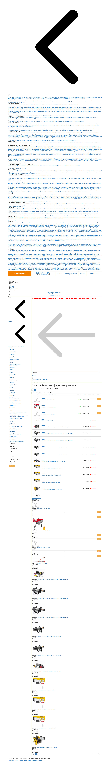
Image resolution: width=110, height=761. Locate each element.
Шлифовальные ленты (58, 98)
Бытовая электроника (12, 253)
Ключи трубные (85, 196)
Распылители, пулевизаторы (36, 230)
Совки (97, 230)
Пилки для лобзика (16, 172)
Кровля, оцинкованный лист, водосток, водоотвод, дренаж (69, 203)
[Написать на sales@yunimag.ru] (12, 277)
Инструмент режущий (52, 148)
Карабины (81, 158)
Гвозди (45, 158)
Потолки (52, 205)
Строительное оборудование (48, 130)
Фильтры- (70, 191)
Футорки (94, 111)
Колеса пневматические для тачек (64, 225)
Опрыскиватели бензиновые (28, 237)
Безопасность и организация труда (36, 129)
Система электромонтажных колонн (42, 262)
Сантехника (10, 130)
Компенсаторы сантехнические (27, 256)
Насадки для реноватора (75, 170)
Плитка (21, 215)
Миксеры (20, 210)
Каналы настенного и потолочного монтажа (76, 255)
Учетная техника (43, 268)
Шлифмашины (11, 240)
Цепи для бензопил (89, 172)
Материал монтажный (42, 258)
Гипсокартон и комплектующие (37, 203)
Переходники (47, 109)
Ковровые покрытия (44, 165)
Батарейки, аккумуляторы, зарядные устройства (69, 251)
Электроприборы (11, 248)
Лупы (52, 226)
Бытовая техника (20, 213)
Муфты (28, 109)
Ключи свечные (65, 196)
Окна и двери (90, 213)
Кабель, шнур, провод (31, 244)
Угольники (63, 140)
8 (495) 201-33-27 (42, 273)
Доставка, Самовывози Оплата (71, 274)
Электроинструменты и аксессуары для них (59, 269)
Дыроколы (15, 225)
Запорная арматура (55, 187)
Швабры (52, 232)
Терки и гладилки (78, 211)
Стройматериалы (73, 215)
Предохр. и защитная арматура (73, 188)
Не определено (77, 258)
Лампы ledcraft (66, 244)
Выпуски (88, 107)
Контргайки (70, 108)
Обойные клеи (50, 117)
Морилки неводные (37, 135)
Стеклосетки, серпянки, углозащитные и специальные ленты (86, 205)
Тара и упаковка (28, 191)
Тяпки (13, 232)
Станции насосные (53, 239)
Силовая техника (16, 130)
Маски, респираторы (28, 201)
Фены (88, 239)
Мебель (69, 213)
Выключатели (68, 243)
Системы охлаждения (26, 263)
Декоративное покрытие (86, 132)
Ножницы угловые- (60, 197)
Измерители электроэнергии (20, 236)
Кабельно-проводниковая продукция (59, 255)
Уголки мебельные (61, 160)
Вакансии (82, 273)
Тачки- (73, 231)
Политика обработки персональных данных (22, 760)
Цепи (90, 160)
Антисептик (19, 132)
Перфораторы (53, 237)
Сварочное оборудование (38, 189)
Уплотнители (26, 232)
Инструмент (52, 129)
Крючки (16, 125)
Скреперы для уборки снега (81, 230)
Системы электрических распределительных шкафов (56, 264)
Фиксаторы (93, 125)
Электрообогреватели (73, 104)
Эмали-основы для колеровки (89, 136)
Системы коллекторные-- (23, 111)
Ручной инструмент (97, 129)
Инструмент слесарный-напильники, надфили (42, 151)
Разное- (63, 125)
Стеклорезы (44, 211)
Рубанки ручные (50, 121)
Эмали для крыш (78, 136)
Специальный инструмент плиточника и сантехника (72, 183)
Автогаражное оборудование (23, 129)
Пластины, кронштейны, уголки (59, 159)
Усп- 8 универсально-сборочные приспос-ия (66, 154)
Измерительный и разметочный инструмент (50, 182)
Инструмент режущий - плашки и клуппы (48, 149)
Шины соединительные (64, 246)
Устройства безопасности (33, 267)
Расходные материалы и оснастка (15, 239)
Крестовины (24, 109)
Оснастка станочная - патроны (21, 154)
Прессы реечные (94, 101)
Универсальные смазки (80, 172)
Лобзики (50, 236)
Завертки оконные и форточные (49, 123)
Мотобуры (74, 236)
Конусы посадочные (85, 225)
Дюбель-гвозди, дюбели (63, 158)
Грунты (20, 217)
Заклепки (76, 158)
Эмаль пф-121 (56, 137)
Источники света (15, 255)
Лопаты (98, 208)
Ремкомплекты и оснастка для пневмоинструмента (70, 178)
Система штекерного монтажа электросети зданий (24, 262)
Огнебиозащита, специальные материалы (56, 135)
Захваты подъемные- (39, 208)
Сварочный (10, 192)
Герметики (19, 175)
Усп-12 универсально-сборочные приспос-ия (85, 154)
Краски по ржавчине (64, 134)
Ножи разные (38, 227)
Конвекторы (90, 187)
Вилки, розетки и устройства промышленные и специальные (29, 253)
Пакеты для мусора (15, 229)
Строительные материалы (60, 130)
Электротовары (97, 215)
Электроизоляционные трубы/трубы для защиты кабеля (38, 269)
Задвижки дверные (64, 123)
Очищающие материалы (82, 217)
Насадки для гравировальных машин (62, 170)
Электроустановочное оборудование (21, 270)
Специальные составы (24, 218)
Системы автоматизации (55, 262)
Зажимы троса (71, 158)
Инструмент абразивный (41, 146)
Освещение (96, 213)
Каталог (44, 213)
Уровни (66, 140)
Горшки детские (70, 224)
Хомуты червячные (70, 160)
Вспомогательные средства (61, 132)
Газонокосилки (72, 235)
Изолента (24, 244)
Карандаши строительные (49, 208)
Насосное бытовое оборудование (38, 109)
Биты (26, 170)
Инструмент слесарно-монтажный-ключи (23, 151)
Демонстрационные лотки (91, 224)
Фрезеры (95, 239)
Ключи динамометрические (96, 194)
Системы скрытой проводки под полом (36, 264)
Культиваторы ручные (23, 226)
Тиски (35, 198)
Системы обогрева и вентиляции (15, 263)
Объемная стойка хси (21, 168)
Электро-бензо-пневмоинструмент (44, 240)
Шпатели (88, 211)
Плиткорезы (96, 210)
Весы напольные (38, 224)
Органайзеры (93, 227)
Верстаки (34, 194)
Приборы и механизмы (85, 188)
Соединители (50, 111)
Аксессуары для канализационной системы (32, 250)
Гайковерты (78, 235)
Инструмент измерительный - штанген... (39, 148)
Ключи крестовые (22, 196)
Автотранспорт (20, 250)
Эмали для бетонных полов (69, 136)
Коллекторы (42, 108)
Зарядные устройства (97, 235)
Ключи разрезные (51, 196)
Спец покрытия (27, 136)
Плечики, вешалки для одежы (57, 229)
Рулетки (48, 140)
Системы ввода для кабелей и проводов (79, 262)
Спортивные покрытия (75, 165)
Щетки (73, 232)
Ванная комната (84, 222)
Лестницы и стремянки (79, 182)
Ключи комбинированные (13, 196)
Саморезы (77, 159)
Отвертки (75, 197)
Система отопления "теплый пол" (51, 189)
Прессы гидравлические (86, 101)
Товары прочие (46, 191)
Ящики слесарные (95, 198)
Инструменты (39, 213)
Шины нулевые (49, 246)
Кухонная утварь (31, 226)
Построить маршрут (14, 288)
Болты (29, 158)
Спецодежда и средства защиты (54, 215)
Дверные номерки (34, 123)
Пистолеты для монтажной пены (56, 210)
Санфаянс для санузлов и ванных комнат (75, 109)
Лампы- (71, 244)
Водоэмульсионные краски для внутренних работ (44, 132)
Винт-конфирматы (34, 158)
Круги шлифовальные (12, 98)
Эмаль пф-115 (37, 137)
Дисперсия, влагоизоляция (39, 217)
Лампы (61, 244)
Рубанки (37, 239)
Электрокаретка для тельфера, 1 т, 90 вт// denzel (52, 488)
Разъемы (82, 260)
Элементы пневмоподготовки (95, 178)
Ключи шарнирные (92, 196)
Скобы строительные (97, 159)
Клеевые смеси (73, 217)
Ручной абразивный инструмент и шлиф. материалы (24, 183)
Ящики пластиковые (83, 232)
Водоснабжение (27, 213)
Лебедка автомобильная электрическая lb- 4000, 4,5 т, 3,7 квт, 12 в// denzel (57, 440)
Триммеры (84, 239)
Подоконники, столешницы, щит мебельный (63, 117)
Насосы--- (17, 188)
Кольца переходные (49, 108)
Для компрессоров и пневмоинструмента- (26, 178)
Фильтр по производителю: (38, 388)
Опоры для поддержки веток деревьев (75, 227)
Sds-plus (22, 170)
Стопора (82, 125)
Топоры (75, 121)
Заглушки (28, 108)
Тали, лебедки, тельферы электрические (66, 239)
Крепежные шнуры (15, 226)
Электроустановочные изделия (35, 270)
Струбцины (14, 198)
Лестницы (86, 208)
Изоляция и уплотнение (65, 187)
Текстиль (79, 215)
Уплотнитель (31, 232)
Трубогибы (38, 198)
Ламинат (50, 165)
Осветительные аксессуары (63, 259)
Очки (33, 201)
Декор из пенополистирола (22, 117)
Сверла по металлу (92, 142)
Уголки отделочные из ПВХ (30, 118)
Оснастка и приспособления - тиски (67, 153)
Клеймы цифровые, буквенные (76, 194)
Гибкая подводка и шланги (95, 107)
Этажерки (77, 232)
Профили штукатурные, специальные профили (64, 205)
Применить (12, 465)
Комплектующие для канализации (60, 108)
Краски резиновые (83, 134)
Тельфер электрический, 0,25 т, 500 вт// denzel (51, 467)
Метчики (59, 142)
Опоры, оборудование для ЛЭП (50, 259)
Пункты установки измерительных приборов (47, 260)
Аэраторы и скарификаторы (29, 235)
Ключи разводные (43, 196)
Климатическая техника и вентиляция (54, 213)
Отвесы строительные (33, 210)
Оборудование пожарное (38, 188)
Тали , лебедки (30, 198)
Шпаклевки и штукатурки (59, 218)
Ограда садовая (58, 227)
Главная (34, 376)
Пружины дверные (57, 125)
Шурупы (25, 161)
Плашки (78, 142)
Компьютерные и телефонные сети (71, 256)
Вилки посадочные (46, 224)
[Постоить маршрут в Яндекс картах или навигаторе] (10, 277)
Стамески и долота (66, 121)
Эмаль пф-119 (50, 137)
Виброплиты (50, 235)
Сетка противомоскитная (69, 230)
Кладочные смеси (66, 217)
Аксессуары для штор (35, 222)
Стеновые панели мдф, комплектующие (89, 117)
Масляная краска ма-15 (21, 135)
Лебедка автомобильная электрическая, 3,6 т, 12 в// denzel (54, 454)
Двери (32, 213)
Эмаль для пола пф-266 (13, 137)
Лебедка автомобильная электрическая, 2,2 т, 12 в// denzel (54, 447)
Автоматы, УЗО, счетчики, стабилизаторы (25, 243)
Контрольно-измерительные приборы (81, 108)
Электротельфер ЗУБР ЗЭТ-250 (48, 399)
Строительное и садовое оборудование (54, 265)
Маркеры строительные (13, 210)
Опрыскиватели (86, 227)
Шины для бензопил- (22, 173)
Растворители (90, 135)
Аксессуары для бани (26, 222)
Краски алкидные (31, 134)
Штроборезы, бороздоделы (25, 240)
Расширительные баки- (95, 188)
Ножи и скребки (25, 210)
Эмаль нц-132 (31, 137)
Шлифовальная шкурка (39, 98)
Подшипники (51, 154)
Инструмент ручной (76, 254)
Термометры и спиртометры (90, 231)
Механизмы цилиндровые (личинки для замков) (28, 125)
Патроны (10, 172)
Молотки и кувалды (24, 197)
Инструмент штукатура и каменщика (67, 182)
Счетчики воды (22, 191)
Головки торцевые (47, 194)
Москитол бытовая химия (69, 226)
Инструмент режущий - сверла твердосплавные (30, 150)
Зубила (68, 194)
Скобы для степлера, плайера (61, 172)
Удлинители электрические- (80, 245)
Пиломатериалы (11, 205)
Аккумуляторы (20, 235)
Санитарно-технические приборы (26, 189)
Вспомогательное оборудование (79, 107)
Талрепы (45, 160)
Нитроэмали (44, 135)
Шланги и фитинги (85, 178)
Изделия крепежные (32, 254)
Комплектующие (11, 125)
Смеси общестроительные (13, 218)
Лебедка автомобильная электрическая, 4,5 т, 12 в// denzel (54, 460)
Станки (40, 130)
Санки (48, 230)
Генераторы (83, 235)
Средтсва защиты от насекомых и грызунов (22, 231)
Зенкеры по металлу (38, 142)
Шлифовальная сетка (29, 98)
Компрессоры (29, 236)
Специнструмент (22, 102)
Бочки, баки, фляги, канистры (66, 222)
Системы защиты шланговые (94, 262)
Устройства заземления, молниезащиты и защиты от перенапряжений (53, 267)
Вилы (51, 224)
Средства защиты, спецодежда (89, 183)
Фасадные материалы (50, 136)
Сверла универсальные (20, 144)
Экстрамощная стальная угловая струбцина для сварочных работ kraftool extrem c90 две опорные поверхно (68, 198)
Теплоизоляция (20, 206)
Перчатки (37, 201)
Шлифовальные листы (67, 98)
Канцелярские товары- (43, 225)
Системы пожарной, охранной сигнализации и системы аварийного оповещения (48, 263)
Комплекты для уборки (76, 225)
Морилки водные (29, 135)
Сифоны (31, 111)
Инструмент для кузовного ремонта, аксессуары (60, 101)
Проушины (51, 125)
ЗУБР (13, 461)
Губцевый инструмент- (81, 224)
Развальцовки (98, 197)
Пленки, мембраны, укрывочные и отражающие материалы (27, 205)
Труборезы (43, 198)
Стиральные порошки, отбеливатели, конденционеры (42, 231)
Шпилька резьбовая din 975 (13, 161)
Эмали (61, 136)
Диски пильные (20, 121)
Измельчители (11, 236)
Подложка (68, 165)
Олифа (75, 135)
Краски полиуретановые (74, 134)
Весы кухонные (31, 224)
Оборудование (16, 153)
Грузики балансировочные (27, 101)
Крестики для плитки (79, 208)
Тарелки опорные (71, 172)
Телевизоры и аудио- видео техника (72, 265)
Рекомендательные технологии (38, 760)
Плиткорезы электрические (82, 237)
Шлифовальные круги (48, 98)
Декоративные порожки (22, 165)
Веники (16, 224)
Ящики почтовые (29, 126)
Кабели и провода (47, 255)
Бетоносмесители (43, 235)
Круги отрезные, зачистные (96, 97)
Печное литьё (23, 229)
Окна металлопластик (59, 115)
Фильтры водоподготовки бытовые (60, 191)
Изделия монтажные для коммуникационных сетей (47, 254)
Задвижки (58, 123)
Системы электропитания (72, 264)
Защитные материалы (57, 217)
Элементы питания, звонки (21, 248)
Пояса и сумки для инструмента (88, 197)
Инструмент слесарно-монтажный (80, 150)
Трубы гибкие (82, 111)
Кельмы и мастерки (60, 208)
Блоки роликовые (24, 158)
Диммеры (13, 244)
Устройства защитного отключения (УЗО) (37, 246)
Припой (99, 244)
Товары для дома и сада (93, 265)
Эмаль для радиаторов (23, 137)
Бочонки (18, 107)
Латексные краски (11, 135)
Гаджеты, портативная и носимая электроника (52, 253)
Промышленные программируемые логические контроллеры (25, 260)
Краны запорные (11, 109)
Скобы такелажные (12, 160)
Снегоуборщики (42, 239)
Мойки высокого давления (57, 236)
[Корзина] (8, 277)
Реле (85, 260)
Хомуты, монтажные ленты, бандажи (81, 160)
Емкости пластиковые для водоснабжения (17, 108)
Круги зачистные (72, 97)
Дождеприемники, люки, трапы (44, 187)
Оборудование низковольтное (21, 259)
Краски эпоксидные (91, 134)
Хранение (92, 215)
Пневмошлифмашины (92, 237)
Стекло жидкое (33, 136)
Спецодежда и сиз (35, 130)
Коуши (84, 158)
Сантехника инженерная (91, 260)
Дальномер (19, 140)
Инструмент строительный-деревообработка (73, 151)
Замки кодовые (78, 123)
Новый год (83, 213)
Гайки (43, 158)
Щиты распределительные (93, 246)
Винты (40, 158)
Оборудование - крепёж (25, 153)
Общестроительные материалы (88, 203)
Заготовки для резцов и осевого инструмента (26, 146)
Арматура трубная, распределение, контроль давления (46, 251)
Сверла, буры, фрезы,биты (55, 183)
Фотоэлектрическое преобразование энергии (69, 268)
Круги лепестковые (80, 97)
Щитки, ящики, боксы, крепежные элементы (78, 246)
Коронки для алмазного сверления (50, 142)
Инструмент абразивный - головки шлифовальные (57, 146)
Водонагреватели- (34, 187)
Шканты (96, 160)
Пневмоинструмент (44, 154)
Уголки (86, 111)
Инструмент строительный (57, 151)
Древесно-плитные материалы (50, 203)
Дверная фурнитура (50, 115)
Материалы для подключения (53, 258)
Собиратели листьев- (91, 230)
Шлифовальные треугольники (79, 98)
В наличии (14, 448)
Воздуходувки (61, 235)
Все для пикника (55, 224)
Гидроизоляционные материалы (24, 203)
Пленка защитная (90, 210)
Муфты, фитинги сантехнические (67, 258)
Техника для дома (84, 265)
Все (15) (57, 388)
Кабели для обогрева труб (50, 104)
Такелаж (41, 160)
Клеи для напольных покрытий (33, 165)
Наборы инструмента (87, 151)
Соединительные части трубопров (87, 189)
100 (40, 392)
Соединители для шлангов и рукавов (38, 265)
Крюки (33, 159)
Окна (86, 213)
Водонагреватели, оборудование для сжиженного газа (50, 107)
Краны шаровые (18, 109)
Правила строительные (18, 211)
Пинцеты (79, 197)
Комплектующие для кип (82, 187)
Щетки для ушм (38, 173)
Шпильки (21, 161)
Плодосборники (66, 229)
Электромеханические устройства (79, 191)
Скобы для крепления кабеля (86, 159)
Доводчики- (40, 123)
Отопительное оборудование (49, 188)
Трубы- (51, 191)
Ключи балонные (86, 194)
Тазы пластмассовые (67, 231)
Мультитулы (83, 236)
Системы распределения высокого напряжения (75, 263)
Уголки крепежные (53, 160)
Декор (35, 213)
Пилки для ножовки (24, 172)
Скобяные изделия (44, 215)
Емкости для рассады (30, 225)
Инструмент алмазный (89, 146)
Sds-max (19, 170)
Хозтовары (37, 232)
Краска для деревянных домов (17, 134)
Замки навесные (85, 123)
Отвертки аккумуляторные (44, 237)
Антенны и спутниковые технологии (65, 250)
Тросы (48, 160)
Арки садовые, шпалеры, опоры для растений (50, 222)
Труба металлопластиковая (73, 111)
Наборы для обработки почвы (29, 227)
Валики (24, 208)
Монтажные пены (40, 175)
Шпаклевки (58, 136)
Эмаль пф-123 (63, 137)
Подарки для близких (28, 215)
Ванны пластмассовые (92, 222)
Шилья (55, 232)
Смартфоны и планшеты (25, 265)
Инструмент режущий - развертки (64, 149)
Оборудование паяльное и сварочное (35, 259)
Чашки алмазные (20, 98)
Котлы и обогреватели (17, 258)
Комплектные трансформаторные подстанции (44, 256)
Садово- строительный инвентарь (42, 183)
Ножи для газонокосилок (86, 170)
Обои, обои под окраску (42, 117)
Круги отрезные (87, 97)
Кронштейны (28, 159)
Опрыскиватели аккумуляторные (15, 237)
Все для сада (47, 129)
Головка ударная (39, 194)
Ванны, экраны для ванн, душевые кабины (30, 107)
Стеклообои (78, 117)
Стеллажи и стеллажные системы (32, 160)
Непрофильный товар (85, 258)
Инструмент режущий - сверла (90, 149)
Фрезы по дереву (80, 121)
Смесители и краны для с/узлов (73, 189)
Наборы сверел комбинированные (69, 142)
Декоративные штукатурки (27, 217)
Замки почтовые (92, 123)
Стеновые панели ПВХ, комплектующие (16, 118)
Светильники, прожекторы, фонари (43, 245)
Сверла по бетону (83, 142)
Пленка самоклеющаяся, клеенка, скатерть (41, 229)
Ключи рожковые (58, 196)
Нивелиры (39, 140)
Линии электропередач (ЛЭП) (31, 258)
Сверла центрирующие (46, 144)
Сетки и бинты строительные (29, 211)
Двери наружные (42, 115)
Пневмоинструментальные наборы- (42, 178)
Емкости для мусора (22, 225)
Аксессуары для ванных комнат (23, 187)
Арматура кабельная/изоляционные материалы (25, 251)
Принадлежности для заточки (14, 230)
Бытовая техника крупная (84, 251)
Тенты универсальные (79, 231)
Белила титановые (30, 132)
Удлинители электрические (13, 220)
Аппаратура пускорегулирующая (80, 250)
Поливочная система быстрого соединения (88, 229)
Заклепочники (63, 194)
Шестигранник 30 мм (13, 173)
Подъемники (10, 211)
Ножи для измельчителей (96, 170)
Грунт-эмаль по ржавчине (72, 132)
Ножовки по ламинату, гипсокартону (39, 121)
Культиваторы (41, 236)
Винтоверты (55, 235)
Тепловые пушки (78, 239)
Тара (64, 265)
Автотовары (19, 222)
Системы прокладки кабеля (56, 245)
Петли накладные (45, 125)
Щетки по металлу (94, 211)
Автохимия (19, 101)
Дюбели (56, 158)
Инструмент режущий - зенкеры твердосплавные (81, 148)
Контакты (59, 273)
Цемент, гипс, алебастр (48, 218)
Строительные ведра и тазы (60, 211)
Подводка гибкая (54, 109)
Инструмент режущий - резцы (77, 149)
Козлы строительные (71, 208)
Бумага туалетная (76, 222)
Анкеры (18, 158)
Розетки (13, 245)
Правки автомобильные (76, 101)
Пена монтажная (47, 175)
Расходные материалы (88, 129)
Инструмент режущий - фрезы (47, 150)
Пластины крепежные (47, 159)
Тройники (56, 111)
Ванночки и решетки (30, 208)
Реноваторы (32, 239)
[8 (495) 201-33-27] (13, 277)
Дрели (91, 235)
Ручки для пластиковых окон (74, 125)
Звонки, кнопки (19, 244)
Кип (76, 187)
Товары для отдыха (70, 130)
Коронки (28, 170)
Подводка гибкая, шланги (61, 188)
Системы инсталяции (97, 109)
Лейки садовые (47, 226)
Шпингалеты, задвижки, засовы (19, 126)
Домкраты (35, 101)
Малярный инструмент (89, 182)
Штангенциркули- (72, 140)
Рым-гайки (73, 159)
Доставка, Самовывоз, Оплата (16, 285)
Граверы (88, 235)
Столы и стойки (50, 211)
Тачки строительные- (70, 211)
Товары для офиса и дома (80, 130)
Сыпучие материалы (12, 206)
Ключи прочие (36, 196)
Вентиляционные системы (39, 104)
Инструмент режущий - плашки (33, 149)
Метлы (54, 226)
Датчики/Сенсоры (66, 253)
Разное (9, 179)
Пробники (10, 245)
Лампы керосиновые (39, 226)
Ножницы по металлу (51, 197)
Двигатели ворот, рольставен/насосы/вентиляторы (80, 253)
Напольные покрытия (75, 213)
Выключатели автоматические (77, 243)
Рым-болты (68, 159)
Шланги (14, 155)
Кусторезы (46, 236)
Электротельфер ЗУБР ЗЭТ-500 (48, 413)
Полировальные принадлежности (35, 172)
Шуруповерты (34, 240)
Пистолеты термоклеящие (80, 210)
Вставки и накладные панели (59, 243)
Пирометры (44, 140)
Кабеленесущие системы (38, 255)
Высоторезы (66, 235)
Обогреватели (97, 236)
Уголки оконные (87, 125)
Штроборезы (17, 240)
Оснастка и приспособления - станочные (50, 153)
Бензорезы (37, 235)
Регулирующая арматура (13, 189)
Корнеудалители (93, 225)
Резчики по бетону (26, 239)
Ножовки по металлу (69, 197)
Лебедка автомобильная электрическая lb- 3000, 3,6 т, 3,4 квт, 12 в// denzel (57, 433)
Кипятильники (51, 225)
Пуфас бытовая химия (25, 230)
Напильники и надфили (42, 197)
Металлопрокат (11, 188)
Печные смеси (90, 217)
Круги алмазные (42, 97)
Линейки (23, 140)
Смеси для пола (97, 217)
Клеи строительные (33, 117)
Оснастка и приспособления (36, 153)
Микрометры (28, 140)
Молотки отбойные (67, 236)
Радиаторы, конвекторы (75, 260)
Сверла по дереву (58, 121)
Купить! (98, 399)
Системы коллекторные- (13, 111)
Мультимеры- (34, 140)
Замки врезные (72, 123)
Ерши (37, 225)
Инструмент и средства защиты (65, 254)
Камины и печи (60, 104)
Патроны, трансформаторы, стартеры (84, 244)
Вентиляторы (20, 104)
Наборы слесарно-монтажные (14, 163)
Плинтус (58, 165)
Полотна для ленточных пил (48, 172)
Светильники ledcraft (20, 245)
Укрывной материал (19, 232)
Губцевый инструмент (55, 194)
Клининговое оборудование (74, 129)
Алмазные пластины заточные (23, 97)
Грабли (75, 224)
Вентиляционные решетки (28, 104)
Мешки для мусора (60, 226)
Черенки (84, 211)
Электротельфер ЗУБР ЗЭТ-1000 (49, 406)
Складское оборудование (25, 130)
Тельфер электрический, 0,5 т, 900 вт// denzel (51, 474)
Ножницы (92, 236)
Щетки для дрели (31, 173)
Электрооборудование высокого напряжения (78, 269)
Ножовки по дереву (28, 121)
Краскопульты (35, 236)
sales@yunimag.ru (44, 274)
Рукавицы (49, 201)
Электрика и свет (89, 130)
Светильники (10, 262)
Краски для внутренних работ (54, 134)
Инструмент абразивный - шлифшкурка (76, 146)
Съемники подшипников (22, 198)
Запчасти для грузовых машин (43, 101)
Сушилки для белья (58, 231)
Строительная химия (41, 136)
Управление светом (24, 246)
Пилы (57, 237)
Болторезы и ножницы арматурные (24, 194)
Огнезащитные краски (69, 135)
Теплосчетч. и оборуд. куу (37, 191)
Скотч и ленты (39, 211)
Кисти (65, 208)
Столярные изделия (66, 215)
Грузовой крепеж (50, 158)
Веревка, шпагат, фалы (23, 224)
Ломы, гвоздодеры (92, 208)
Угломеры (58, 140)
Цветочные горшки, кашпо (44, 232)
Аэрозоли (24, 132)
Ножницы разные (44, 227)
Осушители (36, 237)
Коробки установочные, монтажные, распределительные (48, 244)
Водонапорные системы (67, 107)
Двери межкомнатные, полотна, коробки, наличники (28, 115)
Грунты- (79, 132)
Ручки (66, 125)
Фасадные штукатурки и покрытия (36, 218)
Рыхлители (44, 230)
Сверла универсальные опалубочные (33, 144)
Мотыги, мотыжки (79, 226)
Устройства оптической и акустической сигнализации (29, 268)
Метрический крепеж (38, 159)
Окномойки (64, 227)
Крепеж (81, 129)
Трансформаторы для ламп (68, 245)
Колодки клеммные (89, 255)
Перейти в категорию (12, 97)
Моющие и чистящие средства (89, 226)
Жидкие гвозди (25, 175)
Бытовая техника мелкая (95, 251)
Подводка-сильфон (62, 109)
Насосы (88, 236)
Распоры (10, 198)
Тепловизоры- (53, 140)
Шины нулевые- (56, 246)
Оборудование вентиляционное (25, 188)
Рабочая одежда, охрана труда (63, 260)
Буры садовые (20, 208)
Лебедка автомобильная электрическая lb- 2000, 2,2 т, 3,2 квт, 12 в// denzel (57, 426)
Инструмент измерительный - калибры (23, 148)
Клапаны (37, 108)
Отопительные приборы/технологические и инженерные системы (82, 259)
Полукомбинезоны (43, 201)
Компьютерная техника (59, 256)
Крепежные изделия (97, 187)
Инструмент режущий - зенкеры (64, 148)
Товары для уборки (86, 215)
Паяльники (95, 244)
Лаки (96, 134)
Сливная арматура (62, 189)
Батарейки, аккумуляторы (40, 243)
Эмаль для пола (98, 136)
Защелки (98, 123)
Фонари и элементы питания (53, 268)
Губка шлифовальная (34, 97)
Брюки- (18, 201)
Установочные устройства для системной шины (18, 267)
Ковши (55, 225)
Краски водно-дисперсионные (41, 134)
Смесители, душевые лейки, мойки (40, 111)
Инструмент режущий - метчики (19, 149)
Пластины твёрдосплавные (34, 154)
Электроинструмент (20, 155)
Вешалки (28, 123)
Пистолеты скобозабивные (69, 210)
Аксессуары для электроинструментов (50, 250)
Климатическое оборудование (61, 129)
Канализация (32, 108)
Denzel (13, 463)
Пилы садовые (29, 229)
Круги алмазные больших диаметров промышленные (57, 97)
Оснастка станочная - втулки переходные (83, 153)
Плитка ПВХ (63, 165)
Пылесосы (100, 237)
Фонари (91, 239)
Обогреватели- (52, 227)
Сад (33, 215)
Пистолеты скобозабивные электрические (67, 237)
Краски (25, 134)
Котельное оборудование (94, 108)
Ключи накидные (29, 196)
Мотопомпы (78, 236)
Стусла (71, 121)
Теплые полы (66, 104)
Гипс (18, 217)
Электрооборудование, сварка (58, 240)
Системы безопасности (65, 262)
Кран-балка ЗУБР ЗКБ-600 (47, 420)
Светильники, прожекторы (30, 245)
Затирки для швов (48, 217)
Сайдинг (74, 117)
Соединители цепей (20, 160)
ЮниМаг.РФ (19, 274)
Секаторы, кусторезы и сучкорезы (57, 230)
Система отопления (88, 109)
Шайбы (93, 160)
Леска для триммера (49, 170)
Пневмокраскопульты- (54, 178)
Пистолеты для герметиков (44, 210)
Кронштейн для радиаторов (20, 159)
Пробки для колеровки (82, 135)
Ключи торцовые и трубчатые (75, 196)
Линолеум (55, 165)
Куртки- (21, 201)
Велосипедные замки (21, 123)
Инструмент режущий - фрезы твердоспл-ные (63, 150)
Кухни (66, 213)
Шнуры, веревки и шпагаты (66, 232)
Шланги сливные (16, 112)
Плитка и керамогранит (45, 205)
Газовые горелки (63, 224)
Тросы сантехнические (62, 111)
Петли (40, 125)
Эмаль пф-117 (44, 137)
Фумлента (90, 111)
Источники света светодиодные (25, 255)
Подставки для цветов (74, 229)
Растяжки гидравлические (13, 102)
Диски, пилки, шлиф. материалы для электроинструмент (29, 182)
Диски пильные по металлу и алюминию (25, 142)
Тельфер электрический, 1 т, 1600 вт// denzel (51, 481)
